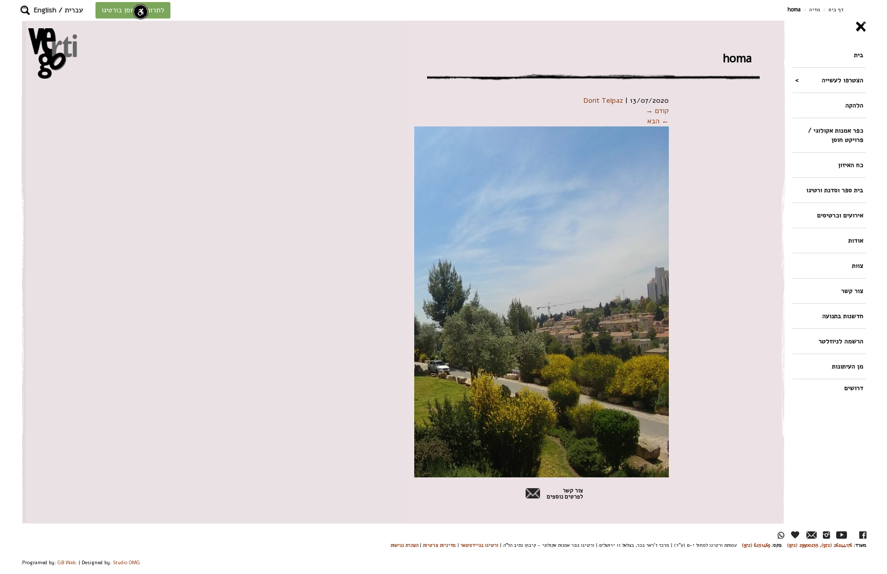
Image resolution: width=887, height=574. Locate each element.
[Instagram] (826, 535)
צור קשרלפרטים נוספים (565, 494)
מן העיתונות (847, 366)
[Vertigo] (52, 53)
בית (858, 54)
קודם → (657, 111)
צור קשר (852, 290)
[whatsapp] (781, 535)
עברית (74, 10)
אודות (856, 240)
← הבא (658, 121)
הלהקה (854, 105)
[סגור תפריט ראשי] (829, 26)
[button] (25, 10)
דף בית (835, 9)
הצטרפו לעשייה (842, 80)
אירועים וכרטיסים (840, 215)
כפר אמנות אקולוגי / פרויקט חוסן (835, 135)
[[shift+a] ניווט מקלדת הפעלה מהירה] (140, 12)
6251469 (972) (756, 545)
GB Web (66, 562)
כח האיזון (850, 164)
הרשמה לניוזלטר (841, 341)
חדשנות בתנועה (842, 315)
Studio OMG (126, 562)
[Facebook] (862, 535)
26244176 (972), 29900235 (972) (819, 545)
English (45, 10)
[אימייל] (811, 535)
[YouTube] (841, 535)
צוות (857, 265)
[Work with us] (795, 535)
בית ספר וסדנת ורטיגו (834, 190)
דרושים (853, 387)
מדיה (814, 9)
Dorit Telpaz (603, 100)
